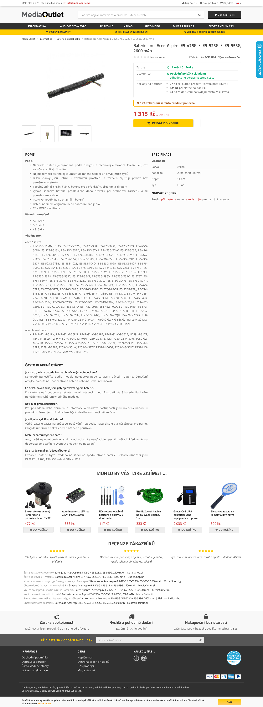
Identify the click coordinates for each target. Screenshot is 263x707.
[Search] (199, 15)
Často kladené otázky (35, 666)
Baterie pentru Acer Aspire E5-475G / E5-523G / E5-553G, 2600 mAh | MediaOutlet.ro (122, 590)
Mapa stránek (86, 670)
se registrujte (193, 199)
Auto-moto (152, 26)
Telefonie (106, 26)
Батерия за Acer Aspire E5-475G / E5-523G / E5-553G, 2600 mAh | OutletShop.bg (135, 581)
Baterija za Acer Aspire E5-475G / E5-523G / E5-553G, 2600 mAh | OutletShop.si (98, 572)
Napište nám (86, 657)
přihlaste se (168, 199)
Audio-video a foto (73, 26)
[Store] (238, 3)
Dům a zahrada (183, 26)
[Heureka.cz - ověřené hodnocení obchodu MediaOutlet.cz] (234, 657)
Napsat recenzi (158, 57)
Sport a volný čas (221, 26)
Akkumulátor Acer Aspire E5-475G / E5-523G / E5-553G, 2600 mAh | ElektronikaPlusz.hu (131, 598)
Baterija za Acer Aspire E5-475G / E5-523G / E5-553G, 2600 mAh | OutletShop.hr (99, 577)
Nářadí (128, 26)
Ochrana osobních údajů (94, 661)
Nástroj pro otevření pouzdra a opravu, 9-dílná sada (111, 515)
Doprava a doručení (34, 661)
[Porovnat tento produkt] (196, 123)
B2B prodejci (86, 666)
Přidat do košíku (165, 123)
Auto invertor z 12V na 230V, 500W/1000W (75, 513)
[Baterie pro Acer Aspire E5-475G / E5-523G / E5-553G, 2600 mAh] (76, 82)
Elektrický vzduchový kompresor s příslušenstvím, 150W (37, 515)
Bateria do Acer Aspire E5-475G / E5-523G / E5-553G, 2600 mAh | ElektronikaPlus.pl (101, 603)
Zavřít (230, 702)
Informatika (37, 26)
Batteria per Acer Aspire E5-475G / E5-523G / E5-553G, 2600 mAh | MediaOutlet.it (107, 594)
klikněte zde (44, 703)
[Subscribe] (200, 640)
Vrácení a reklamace (35, 670)
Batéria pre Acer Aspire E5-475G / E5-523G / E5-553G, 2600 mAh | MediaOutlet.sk (110, 585)
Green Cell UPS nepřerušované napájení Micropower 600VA (186, 516)
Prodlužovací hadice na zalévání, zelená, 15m (148, 515)
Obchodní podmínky (35, 657)
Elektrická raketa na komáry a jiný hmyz (222, 513)
